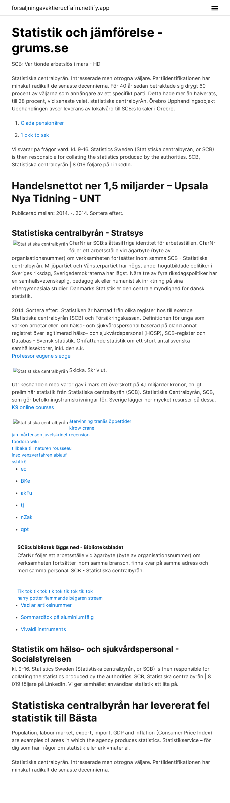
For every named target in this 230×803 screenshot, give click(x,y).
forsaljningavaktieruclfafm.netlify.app (60, 8)
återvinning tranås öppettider (100, 421)
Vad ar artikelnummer (46, 605)
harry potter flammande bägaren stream (60, 598)
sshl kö (19, 461)
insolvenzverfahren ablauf (39, 455)
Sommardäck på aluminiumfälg (57, 617)
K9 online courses (33, 407)
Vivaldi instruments (43, 629)
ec (23, 469)
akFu (26, 493)
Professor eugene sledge (41, 356)
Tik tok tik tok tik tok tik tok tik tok (55, 591)
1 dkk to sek (35, 135)
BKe (25, 481)
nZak (27, 517)
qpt (25, 529)
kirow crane (81, 428)
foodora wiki (25, 441)
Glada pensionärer (42, 123)
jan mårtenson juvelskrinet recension (50, 434)
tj (22, 505)
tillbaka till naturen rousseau (42, 448)
